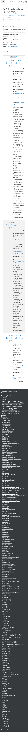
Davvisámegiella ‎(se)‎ (8, 455)
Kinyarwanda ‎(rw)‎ (7, 543)
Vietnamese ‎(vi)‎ (6, 630)
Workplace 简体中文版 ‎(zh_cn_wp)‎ (11, 636)
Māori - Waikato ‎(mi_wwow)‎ (10, 565)
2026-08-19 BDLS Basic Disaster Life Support (14, 63)
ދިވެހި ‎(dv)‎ (4, 686)
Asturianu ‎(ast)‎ (6, 425)
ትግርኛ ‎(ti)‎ (4, 690)
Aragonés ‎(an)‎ (6, 422)
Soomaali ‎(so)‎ (6, 602)
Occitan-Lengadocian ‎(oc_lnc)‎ (10, 581)
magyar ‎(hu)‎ (5, 560)
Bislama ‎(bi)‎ (5, 434)
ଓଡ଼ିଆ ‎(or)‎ (4, 704)
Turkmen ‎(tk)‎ (5, 625)
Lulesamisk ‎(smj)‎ (7, 558)
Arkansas (7, 17)
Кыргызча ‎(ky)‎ (6, 651)
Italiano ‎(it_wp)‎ (6, 536)
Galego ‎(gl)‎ (5, 522)
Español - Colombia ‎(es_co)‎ (9, 492)
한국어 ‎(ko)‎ (5, 721)
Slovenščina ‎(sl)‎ (6, 600)
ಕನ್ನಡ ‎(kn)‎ (4, 709)
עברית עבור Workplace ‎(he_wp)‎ (10, 674)
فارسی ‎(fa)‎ (5, 685)
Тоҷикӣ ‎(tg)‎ (5, 664)
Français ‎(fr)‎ (5, 515)
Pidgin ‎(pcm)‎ (5, 583)
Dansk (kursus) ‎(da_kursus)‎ (9, 452)
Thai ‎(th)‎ (4, 618)
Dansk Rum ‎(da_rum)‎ (8, 453)
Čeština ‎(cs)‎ (5, 445)
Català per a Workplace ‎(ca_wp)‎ (11, 443)
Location (3, 397)
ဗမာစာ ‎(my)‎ (5, 718)
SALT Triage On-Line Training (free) (12, 406)
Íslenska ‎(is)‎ (5, 534)
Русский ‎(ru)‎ (5, 658)
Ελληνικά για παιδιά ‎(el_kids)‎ (10, 641)
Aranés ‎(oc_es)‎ (6, 424)
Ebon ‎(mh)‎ (5, 469)
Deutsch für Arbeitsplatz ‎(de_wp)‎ (11, 466)
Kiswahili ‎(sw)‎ (6, 544)
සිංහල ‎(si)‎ (4, 713)
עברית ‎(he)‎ (5, 671)
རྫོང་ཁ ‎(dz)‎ (4, 716)
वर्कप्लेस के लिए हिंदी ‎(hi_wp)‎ (8, 695)
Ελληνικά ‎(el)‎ (6, 639)
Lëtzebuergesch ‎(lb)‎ (7, 553)
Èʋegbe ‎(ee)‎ (5, 506)
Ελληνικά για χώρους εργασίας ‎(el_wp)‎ (13, 644)
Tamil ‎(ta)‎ (4, 614)
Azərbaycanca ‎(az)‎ (7, 427)
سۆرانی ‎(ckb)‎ (5, 683)
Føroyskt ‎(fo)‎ (5, 511)
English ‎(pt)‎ (5, 485)
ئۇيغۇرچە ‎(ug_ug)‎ (6, 676)
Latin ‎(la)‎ (4, 550)
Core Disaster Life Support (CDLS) (11, 404)
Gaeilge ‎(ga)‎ (5, 518)
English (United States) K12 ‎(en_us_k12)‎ (13, 488)
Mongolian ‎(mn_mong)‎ (8, 569)
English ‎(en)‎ (5, 473)
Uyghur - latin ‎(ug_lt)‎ (8, 627)
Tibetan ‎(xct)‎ (5, 620)
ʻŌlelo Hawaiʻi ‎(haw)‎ (7, 529)
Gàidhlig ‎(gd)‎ (5, 520)
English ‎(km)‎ (5, 476)
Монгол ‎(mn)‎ (6, 657)
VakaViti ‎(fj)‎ (5, 628)
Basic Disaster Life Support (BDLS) (12, 401)
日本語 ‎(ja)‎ (5, 723)
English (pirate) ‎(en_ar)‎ (8, 480)
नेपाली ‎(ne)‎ (4, 692)
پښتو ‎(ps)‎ (4, 681)
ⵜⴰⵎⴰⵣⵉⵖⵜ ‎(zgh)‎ (7, 688)
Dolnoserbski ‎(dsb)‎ (7, 467)
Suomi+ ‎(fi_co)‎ (6, 609)
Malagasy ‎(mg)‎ (6, 562)
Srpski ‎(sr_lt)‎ (5, 606)
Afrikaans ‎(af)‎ (6, 420)
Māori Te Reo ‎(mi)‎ (7, 567)
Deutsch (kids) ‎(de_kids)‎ (9, 464)
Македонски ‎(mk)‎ (7, 655)
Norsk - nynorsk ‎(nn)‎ (8, 572)
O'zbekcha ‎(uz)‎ (6, 579)
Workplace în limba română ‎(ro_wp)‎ (12, 634)
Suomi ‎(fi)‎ (5, 607)
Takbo (13, 57)
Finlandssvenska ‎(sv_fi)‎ (8, 509)
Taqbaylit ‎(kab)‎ (6, 616)
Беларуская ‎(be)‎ (7, 648)
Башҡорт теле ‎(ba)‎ (7, 646)
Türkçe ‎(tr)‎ (5, 623)
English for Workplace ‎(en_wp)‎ (10, 490)
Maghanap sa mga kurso (14, 52)
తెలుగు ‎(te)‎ (5, 707)
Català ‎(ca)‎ (5, 439)
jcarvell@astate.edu (18, 366)
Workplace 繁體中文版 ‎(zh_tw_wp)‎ (11, 637)
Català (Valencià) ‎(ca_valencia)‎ (10, 441)
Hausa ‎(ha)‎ (5, 525)
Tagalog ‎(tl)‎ (4, 417)
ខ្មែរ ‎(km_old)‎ (5, 720)
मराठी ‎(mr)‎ (4, 693)
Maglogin (23, 2)
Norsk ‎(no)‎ (5, 576)
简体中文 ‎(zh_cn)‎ (6, 727)
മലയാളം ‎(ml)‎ (6, 711)
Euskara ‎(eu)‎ (5, 504)
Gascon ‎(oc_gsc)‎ (6, 523)
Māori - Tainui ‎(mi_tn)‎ (8, 564)
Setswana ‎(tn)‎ (6, 595)
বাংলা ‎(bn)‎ (4, 699)
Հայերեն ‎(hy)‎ (6, 669)
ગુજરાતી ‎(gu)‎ (5, 702)
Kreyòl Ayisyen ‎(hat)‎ (7, 546)
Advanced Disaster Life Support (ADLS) (13, 403)
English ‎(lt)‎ (5, 478)
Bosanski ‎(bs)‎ (6, 436)
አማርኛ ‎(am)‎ (5, 418)
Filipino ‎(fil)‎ (5, 508)
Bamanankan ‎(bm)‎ (7, 432)
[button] (17, 57)
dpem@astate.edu (12, 46)
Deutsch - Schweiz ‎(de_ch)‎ (9, 457)
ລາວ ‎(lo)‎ (4, 714)
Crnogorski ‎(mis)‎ (7, 446)
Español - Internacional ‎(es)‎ (10, 494)
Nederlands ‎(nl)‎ (6, 571)
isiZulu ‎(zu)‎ (5, 532)
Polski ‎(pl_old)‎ (6, 585)
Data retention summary (7, 730)
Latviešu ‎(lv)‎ (5, 551)
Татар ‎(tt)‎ (4, 662)
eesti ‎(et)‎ (4, 471)
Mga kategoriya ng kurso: (10, 26)
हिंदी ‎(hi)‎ (4, 697)
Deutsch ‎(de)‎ (5, 460)
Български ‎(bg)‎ (6, 650)
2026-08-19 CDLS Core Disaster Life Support (14, 225)
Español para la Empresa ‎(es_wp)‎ (11, 501)
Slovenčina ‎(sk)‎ (6, 599)
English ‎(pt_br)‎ (6, 483)
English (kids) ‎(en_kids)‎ (8, 474)
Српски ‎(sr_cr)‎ (6, 660)
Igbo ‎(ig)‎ (4, 530)
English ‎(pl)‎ (5, 481)
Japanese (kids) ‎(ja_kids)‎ (9, 539)
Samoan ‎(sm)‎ (6, 593)
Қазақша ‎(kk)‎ (6, 653)
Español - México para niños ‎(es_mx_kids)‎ (13, 495)
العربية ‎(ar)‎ (5, 679)
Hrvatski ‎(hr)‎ (5, 527)
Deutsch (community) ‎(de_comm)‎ (11, 459)
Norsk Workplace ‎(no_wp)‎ (9, 578)
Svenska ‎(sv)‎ (5, 611)
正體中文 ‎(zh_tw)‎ (6, 725)
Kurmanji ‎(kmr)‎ (6, 548)
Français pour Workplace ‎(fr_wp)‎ (11, 516)
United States (21, 15)
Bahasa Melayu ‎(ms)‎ (7, 431)
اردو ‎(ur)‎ (4, 678)
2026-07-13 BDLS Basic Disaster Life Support (14, 338)
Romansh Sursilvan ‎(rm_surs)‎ (10, 592)
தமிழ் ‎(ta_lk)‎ (5, 706)
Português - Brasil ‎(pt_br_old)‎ (10, 586)
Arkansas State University (12, 19)
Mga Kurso (12, 15)
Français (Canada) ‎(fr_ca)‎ (9, 513)
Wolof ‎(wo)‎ (5, 632)
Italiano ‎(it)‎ (5, 537)
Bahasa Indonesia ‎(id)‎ (8, 429)
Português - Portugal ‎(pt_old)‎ (10, 588)
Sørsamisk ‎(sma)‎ (7, 604)
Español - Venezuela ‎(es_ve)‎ (10, 497)
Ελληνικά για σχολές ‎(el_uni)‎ (10, 643)
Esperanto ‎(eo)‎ (6, 502)
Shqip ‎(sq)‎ (5, 597)
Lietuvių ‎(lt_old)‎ (6, 555)
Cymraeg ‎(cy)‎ (6, 448)
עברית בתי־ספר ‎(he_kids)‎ (8, 672)
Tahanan (5, 15)
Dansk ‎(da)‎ (5, 450)
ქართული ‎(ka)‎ (6, 667)
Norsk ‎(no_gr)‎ (6, 574)
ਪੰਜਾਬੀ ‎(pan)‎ (5, 700)
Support (3, 415)
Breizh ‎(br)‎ (5, 438)
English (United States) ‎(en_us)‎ (10, 487)
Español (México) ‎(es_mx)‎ (9, 499)
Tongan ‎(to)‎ (5, 621)
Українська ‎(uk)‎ (6, 665)
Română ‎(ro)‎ (5, 590)
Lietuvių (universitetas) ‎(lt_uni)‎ (10, 557)
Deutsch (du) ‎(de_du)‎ (8, 462)
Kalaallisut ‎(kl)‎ (6, 541)
